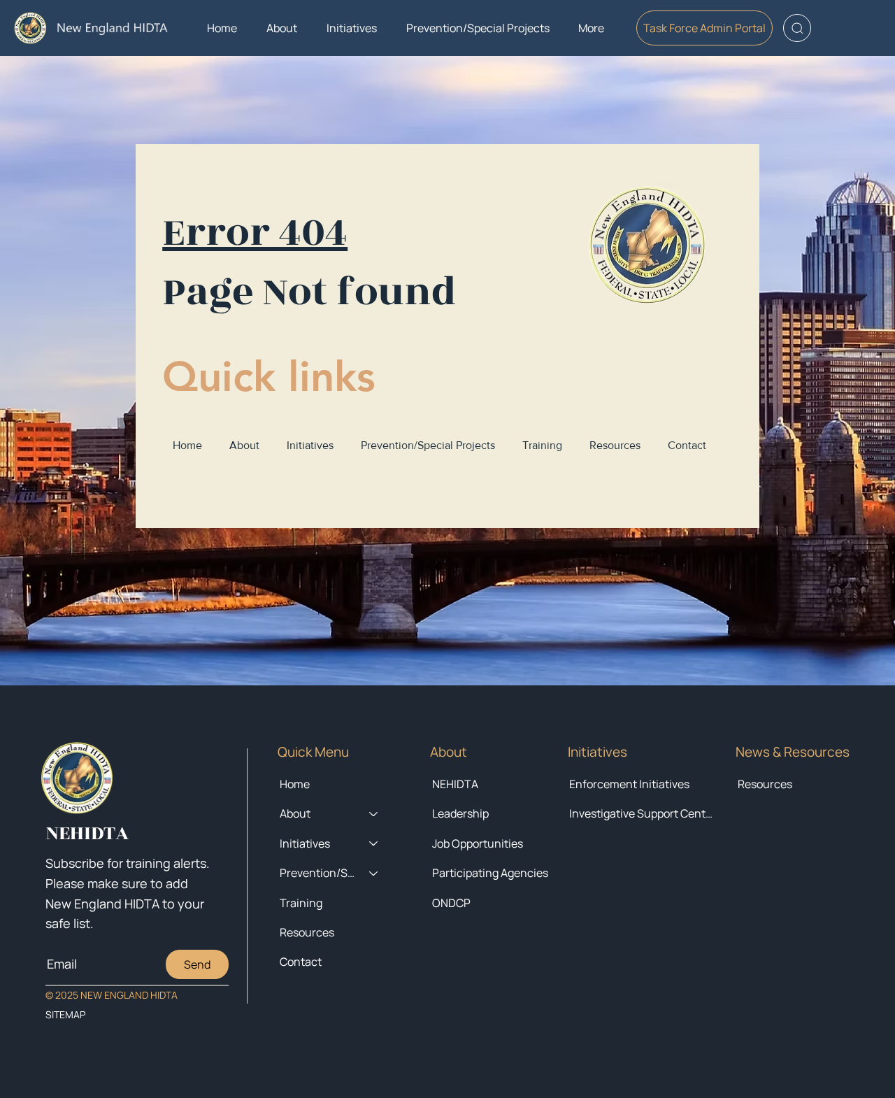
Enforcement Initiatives (629, 784)
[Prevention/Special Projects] (374, 872)
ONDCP (451, 903)
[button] (282, 27)
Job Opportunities (477, 843)
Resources (765, 784)
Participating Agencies (490, 872)
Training (301, 903)
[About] (374, 813)
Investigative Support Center (642, 813)
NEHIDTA (455, 784)
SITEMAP (65, 1014)
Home (295, 784)
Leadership (460, 813)
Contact (301, 961)
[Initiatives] (374, 843)
